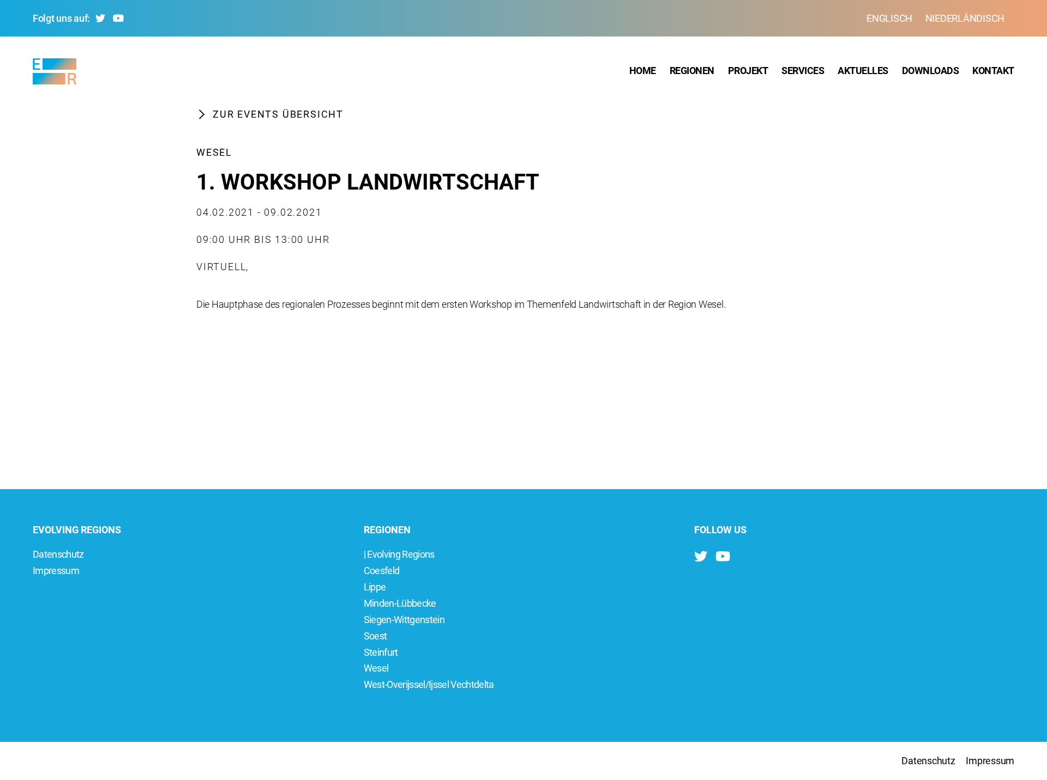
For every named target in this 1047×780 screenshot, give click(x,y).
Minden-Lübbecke (400, 603)
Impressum (56, 570)
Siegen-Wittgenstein (404, 619)
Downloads (930, 70)
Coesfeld (382, 570)
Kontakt (993, 70)
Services (802, 70)
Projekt (748, 70)
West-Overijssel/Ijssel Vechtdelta (429, 684)
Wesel (214, 152)
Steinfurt (381, 652)
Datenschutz (58, 554)
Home (642, 70)
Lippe (375, 587)
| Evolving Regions (399, 554)
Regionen (692, 70)
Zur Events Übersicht (278, 114)
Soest (375, 636)
